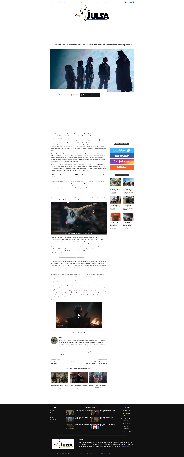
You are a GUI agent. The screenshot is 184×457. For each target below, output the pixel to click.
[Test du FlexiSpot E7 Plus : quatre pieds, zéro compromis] (115, 200)
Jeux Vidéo (72, 2)
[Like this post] (78, 332)
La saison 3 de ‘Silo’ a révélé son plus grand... (83, 425)
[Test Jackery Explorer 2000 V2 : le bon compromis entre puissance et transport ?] (115, 217)
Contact (106, 2)
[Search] (133, 2)
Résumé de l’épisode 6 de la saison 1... (79, 386)
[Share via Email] (84, 332)
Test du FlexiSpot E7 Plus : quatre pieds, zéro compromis (115, 207)
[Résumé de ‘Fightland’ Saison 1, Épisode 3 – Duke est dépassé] (95, 419)
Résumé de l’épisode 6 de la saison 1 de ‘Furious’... (108, 411)
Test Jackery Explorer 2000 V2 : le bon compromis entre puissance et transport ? (115, 225)
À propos (81, 453)
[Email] (131, 2)
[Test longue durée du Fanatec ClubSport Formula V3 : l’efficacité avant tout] (128, 200)
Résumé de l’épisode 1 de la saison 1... (59, 386)
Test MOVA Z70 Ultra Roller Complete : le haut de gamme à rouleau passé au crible (128, 225)
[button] (52, 381)
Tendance (90, 2)
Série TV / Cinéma (81, 2)
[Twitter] (127, 2)
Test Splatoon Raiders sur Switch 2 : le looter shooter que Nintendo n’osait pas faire (115, 190)
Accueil (52, 2)
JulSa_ (87, 47)
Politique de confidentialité (105, 453)
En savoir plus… (127, 446)
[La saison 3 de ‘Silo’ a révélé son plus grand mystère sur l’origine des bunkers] (70, 426)
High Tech (58, 2)
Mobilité (65, 2)
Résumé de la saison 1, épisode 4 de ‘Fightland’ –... (83, 418)
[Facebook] (125, 2)
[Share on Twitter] (81, 332)
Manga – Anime (98, 2)
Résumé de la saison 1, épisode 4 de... (98, 385)
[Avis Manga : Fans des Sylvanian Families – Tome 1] (95, 426)
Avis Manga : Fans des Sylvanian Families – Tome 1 (107, 425)
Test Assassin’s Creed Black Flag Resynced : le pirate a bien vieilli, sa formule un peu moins (128, 190)
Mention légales (93, 453)
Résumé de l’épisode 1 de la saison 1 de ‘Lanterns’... (83, 411)
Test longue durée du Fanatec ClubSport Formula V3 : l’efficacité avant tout (128, 207)
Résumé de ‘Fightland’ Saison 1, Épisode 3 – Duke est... (107, 418)
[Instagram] (129, 2)
